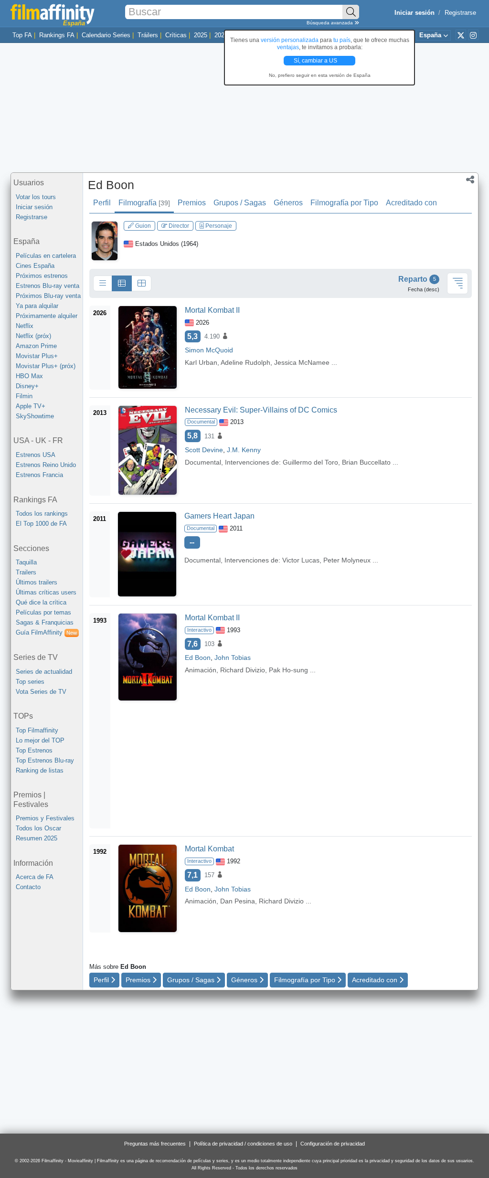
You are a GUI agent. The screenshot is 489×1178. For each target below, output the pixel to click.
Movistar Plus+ (37, 356)
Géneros (288, 203)
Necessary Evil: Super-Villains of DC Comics (261, 410)
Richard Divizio (242, 670)
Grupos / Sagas (239, 203)
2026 (221, 35)
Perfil (102, 203)
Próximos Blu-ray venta (48, 295)
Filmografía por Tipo (344, 203)
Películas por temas (43, 612)
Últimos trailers (36, 582)
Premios (192, 203)
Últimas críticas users (46, 592)
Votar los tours (36, 197)
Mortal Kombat (209, 849)
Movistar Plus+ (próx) (45, 366)
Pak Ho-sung (288, 670)
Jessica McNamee (302, 362)
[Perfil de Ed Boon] (104, 240)
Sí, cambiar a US (316, 60)
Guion (142, 226)
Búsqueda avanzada (330, 22)
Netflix (24, 325)
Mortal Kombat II (212, 310)
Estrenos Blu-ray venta (47, 285)
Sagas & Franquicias (45, 622)
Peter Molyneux (347, 560)
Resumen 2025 (36, 838)
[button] (470, 180)
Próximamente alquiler (46, 315)
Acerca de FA (34, 877)
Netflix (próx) (33, 336)
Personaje (218, 226)
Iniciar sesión (34, 207)
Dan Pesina (237, 901)
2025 (200, 35)
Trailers (26, 572)
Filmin (24, 396)
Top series (30, 681)
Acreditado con (411, 203)
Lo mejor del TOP (40, 740)
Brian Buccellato (366, 462)
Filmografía (144, 203)
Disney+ (27, 386)
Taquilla (26, 562)
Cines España (35, 265)
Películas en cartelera (46, 255)
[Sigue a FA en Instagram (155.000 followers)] (473, 35)
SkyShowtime (35, 416)
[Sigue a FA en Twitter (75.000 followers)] (461, 35)
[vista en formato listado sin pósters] (102, 284)
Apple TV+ (30, 406)
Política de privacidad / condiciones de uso (243, 1143)
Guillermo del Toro (310, 462)
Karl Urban (201, 362)
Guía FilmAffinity (46, 632)
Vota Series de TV (41, 691)
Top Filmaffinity (37, 730)
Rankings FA (56, 35)
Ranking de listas (40, 770)
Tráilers (148, 35)
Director (178, 226)
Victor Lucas (300, 560)
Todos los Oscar (38, 828)
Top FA (22, 35)
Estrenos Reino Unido (46, 464)
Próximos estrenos (42, 275)
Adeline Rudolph (245, 362)
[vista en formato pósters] (141, 284)
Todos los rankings (42, 513)
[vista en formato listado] (122, 284)
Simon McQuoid (209, 350)
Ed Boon (111, 184)
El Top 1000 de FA (41, 523)
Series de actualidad (44, 671)
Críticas (176, 35)
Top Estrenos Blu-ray (45, 760)
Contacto (28, 887)
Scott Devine (204, 450)
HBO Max (29, 376)
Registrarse (460, 12)
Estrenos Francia (39, 474)
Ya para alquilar (37, 305)
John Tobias (232, 657)
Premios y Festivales (45, 818)
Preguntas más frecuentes (155, 1143)
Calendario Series (106, 35)
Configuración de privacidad (332, 1143)
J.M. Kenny (244, 450)
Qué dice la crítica (41, 602)
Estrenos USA (35, 454)
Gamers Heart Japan (219, 516)
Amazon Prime (36, 346)
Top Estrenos (34, 750)
